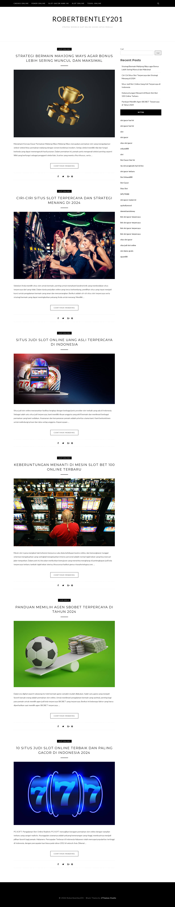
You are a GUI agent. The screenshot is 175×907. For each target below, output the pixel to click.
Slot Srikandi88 (126, 177)
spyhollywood (126, 205)
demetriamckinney (127, 211)
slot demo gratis (126, 251)
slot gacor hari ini (127, 120)
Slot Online (78, 3)
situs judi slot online (128, 245)
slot (121, 132)
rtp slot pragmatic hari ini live (131, 166)
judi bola (64, 600)
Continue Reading (64, 166)
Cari (122, 49)
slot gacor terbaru (127, 171)
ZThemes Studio (108, 898)
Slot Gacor (124, 183)
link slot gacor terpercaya (130, 217)
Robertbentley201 (87, 19)
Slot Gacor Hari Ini (58, 3)
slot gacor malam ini (128, 200)
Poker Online (38, 3)
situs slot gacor (126, 143)
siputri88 (124, 257)
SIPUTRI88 (124, 194)
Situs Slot (124, 188)
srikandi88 (124, 149)
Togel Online (94, 3)
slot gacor (124, 137)
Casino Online (21, 3)
